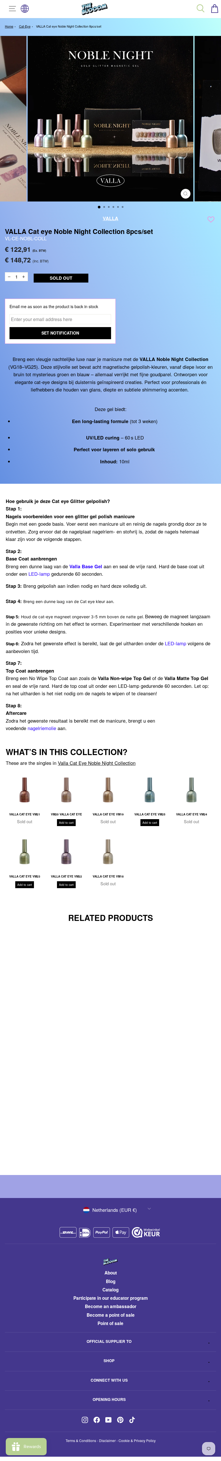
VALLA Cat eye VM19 (108, 814)
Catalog (110, 1290)
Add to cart (66, 823)
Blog (110, 1281)
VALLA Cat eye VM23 (24, 876)
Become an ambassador (110, 1306)
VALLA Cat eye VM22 (66, 876)
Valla (110, 218)
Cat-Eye (25, 26)
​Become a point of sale (111, 1315)
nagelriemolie (42, 728)
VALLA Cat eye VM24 (191, 814)
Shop (109, 1360)
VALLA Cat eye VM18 (108, 876)
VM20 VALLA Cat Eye (66, 814)
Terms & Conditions (81, 1440)
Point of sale (110, 1323)
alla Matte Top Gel (187, 678)
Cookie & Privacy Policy (137, 1440)
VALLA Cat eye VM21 (24, 814)
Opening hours (109, 1399)
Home (9, 26)
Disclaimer (107, 1440)
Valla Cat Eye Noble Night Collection (97, 762)
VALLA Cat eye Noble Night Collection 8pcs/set (68, 26)
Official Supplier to (109, 1341)
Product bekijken (96, 1150)
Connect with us (109, 1380)
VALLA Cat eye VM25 (149, 814)
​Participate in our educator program (110, 1298)
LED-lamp (39, 573)
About (110, 1273)
